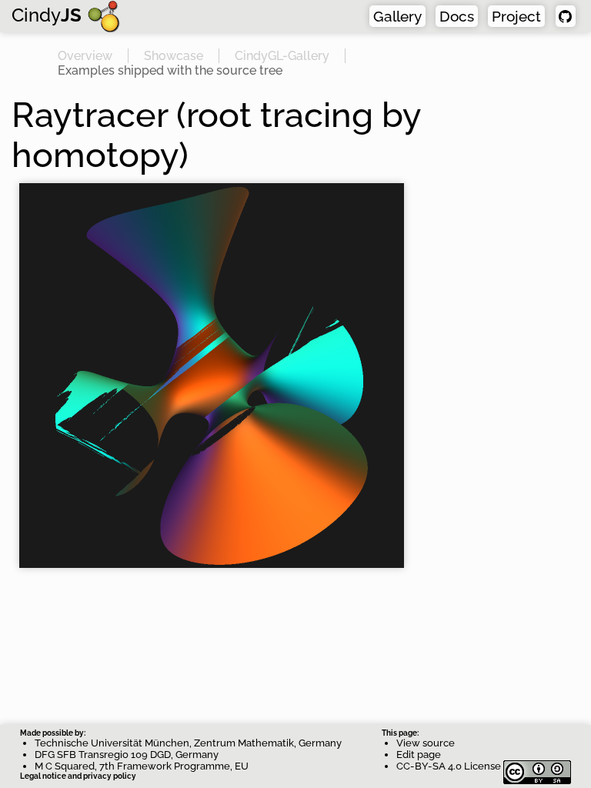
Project (516, 16)
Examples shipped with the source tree (170, 70)
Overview (85, 55)
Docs (456, 16)
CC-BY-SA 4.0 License (449, 766)
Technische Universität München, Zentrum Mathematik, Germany (188, 743)
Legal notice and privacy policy (78, 776)
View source (425, 743)
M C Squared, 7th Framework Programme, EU (142, 766)
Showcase (173, 55)
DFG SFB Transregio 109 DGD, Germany (127, 754)
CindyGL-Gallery (282, 55)
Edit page (418, 754)
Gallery (397, 16)
